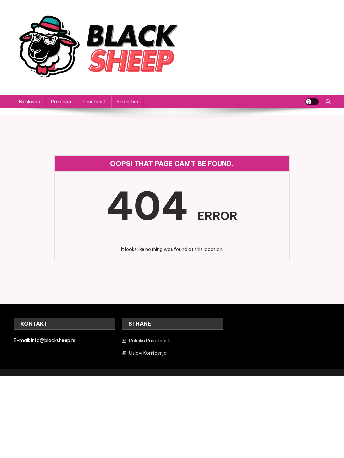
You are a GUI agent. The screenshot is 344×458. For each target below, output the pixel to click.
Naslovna (29, 102)
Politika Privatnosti (150, 341)
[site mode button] (312, 101)
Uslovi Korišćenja (148, 353)
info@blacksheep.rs (53, 340)
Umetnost (94, 102)
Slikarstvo (127, 102)
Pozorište (62, 102)
